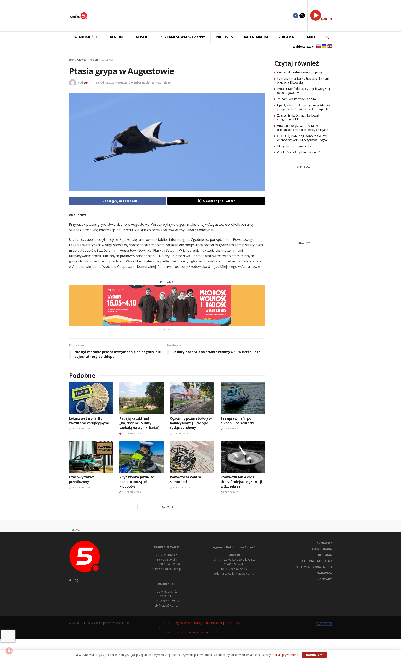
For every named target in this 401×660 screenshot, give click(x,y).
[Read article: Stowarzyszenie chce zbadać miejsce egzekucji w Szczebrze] (243, 457)
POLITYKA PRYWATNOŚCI (313, 567)
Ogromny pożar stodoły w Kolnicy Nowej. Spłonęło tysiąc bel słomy (191, 423)
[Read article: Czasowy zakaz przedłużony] (91, 457)
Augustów (107, 59)
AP (86, 82)
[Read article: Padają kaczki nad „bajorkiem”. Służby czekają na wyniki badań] (141, 398)
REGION (116, 37)
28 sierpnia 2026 (80, 428)
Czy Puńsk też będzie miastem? (298, 152)
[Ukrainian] (324, 46)
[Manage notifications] (9, 650)
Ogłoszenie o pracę (188, 623)
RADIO (310, 37)
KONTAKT (324, 579)
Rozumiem (314, 655)
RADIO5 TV (224, 37)
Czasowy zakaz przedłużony (81, 479)
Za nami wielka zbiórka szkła (296, 99)
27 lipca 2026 (230, 492)
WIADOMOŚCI (85, 37)
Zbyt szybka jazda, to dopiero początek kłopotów (136, 482)
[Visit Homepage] (78, 15)
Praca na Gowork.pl (172, 632)
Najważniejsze (161, 82)
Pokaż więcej (167, 506)
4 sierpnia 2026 (181, 487)
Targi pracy (232, 623)
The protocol (213, 623)
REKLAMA (286, 37)
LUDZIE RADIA (322, 549)
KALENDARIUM (256, 37)
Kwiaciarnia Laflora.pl (202, 632)
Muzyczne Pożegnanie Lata (295, 146)
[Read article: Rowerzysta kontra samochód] (192, 457)
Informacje (142, 82)
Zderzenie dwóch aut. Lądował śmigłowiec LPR (298, 117)
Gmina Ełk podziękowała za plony (299, 72)
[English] (329, 46)
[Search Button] (327, 37)
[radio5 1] (167, 305)
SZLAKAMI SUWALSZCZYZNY (182, 37)
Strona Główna (77, 59)
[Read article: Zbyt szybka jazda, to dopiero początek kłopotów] (141, 457)
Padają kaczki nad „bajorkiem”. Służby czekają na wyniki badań (139, 423)
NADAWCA (324, 573)
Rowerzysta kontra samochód (185, 479)
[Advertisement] (193, 15)
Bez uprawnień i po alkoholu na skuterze (238, 420)
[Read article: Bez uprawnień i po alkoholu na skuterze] (243, 398)
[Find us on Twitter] (302, 15)
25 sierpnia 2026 (131, 433)
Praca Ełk (165, 623)
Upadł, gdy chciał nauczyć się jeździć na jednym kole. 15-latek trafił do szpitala (304, 107)
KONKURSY (324, 543)
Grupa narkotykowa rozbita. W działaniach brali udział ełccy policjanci (303, 128)
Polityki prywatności (285, 655)
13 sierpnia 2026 (80, 487)
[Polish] (318, 46)
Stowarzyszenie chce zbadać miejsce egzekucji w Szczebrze (241, 482)
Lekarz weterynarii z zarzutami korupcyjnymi (89, 420)
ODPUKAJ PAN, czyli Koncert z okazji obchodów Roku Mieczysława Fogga (302, 138)
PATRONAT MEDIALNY (315, 561)
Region (94, 59)
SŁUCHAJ (326, 19)
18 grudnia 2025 (104, 82)
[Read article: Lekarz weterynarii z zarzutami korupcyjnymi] (91, 398)
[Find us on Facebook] (295, 15)
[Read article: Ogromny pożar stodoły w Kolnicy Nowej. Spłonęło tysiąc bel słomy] (192, 398)
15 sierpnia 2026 (181, 433)
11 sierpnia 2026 (131, 492)
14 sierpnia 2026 (232, 428)
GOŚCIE (142, 37)
